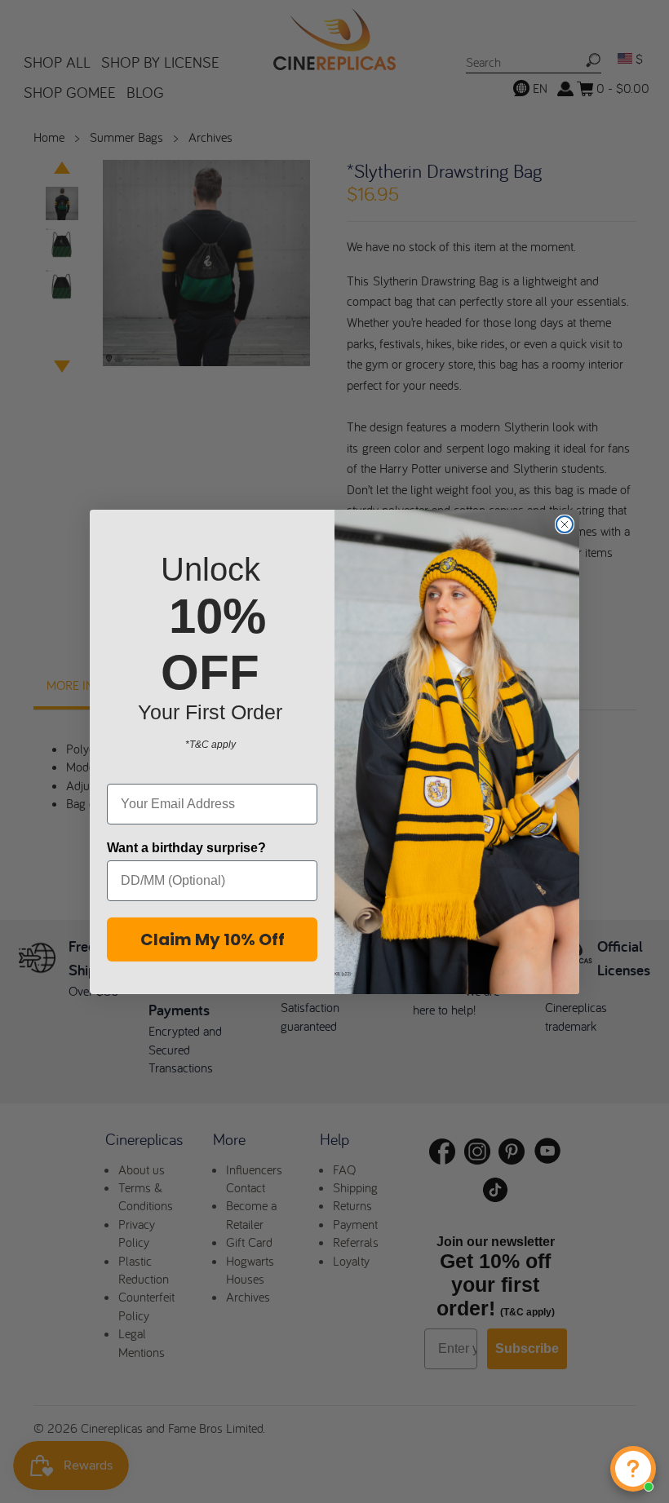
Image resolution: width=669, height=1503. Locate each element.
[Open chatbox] (633, 1469)
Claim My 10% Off (212, 939)
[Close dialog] (564, 524)
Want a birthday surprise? (186, 848)
